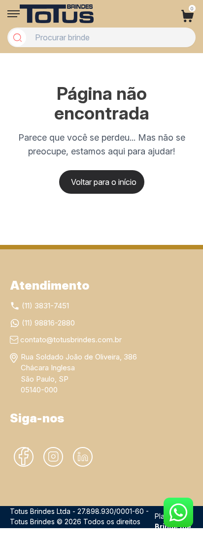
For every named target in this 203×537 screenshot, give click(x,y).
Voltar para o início (103, 182)
